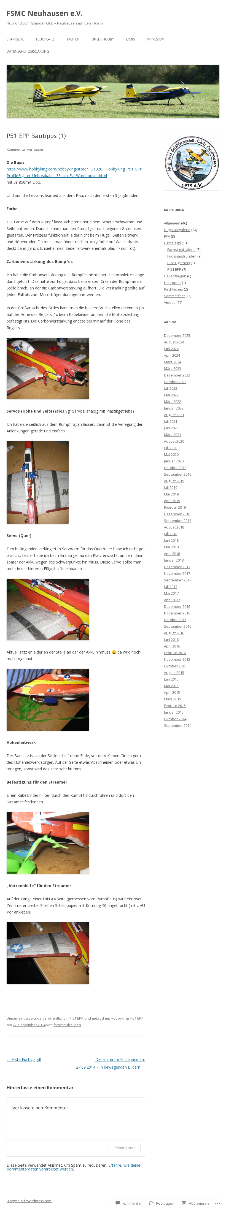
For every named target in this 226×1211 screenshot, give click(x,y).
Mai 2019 (171, 494)
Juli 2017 (170, 586)
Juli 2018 (170, 533)
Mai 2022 (171, 394)
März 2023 (172, 368)
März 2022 (172, 401)
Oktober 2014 (175, 718)
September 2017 (177, 580)
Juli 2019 (170, 487)
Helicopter (172, 282)
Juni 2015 (171, 679)
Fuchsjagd (172, 242)
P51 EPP (137, 1018)
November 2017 (177, 573)
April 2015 (172, 692)
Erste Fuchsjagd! (24, 1059)
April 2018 (172, 553)
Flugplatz (45, 39)
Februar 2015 (175, 705)
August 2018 (174, 527)
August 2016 (174, 632)
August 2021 (174, 414)
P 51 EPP (76, 1018)
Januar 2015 (174, 712)
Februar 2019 (175, 507)
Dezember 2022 (177, 375)
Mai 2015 (171, 685)
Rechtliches (173, 289)
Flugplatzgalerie (177, 229)
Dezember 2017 (177, 566)
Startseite (15, 39)
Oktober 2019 (175, 467)
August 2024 (174, 342)
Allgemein (172, 223)
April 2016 (172, 646)
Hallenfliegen (175, 275)
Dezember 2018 (177, 513)
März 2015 (172, 699)
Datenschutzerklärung (28, 51)
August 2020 (174, 441)
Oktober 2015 (175, 665)
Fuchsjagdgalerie (181, 249)
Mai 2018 (171, 546)
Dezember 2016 (177, 606)
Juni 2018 (171, 540)
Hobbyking (120, 1018)
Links (130, 39)
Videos (170, 302)
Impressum (156, 39)
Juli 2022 (170, 388)
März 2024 (172, 361)
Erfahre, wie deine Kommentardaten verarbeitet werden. (73, 1167)
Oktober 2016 (175, 619)
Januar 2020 (174, 461)
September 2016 (177, 626)
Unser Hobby (103, 39)
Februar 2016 (175, 652)
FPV (167, 236)
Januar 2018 (174, 560)
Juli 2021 (170, 421)
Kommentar (124, 1147)
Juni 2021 (171, 428)
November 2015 (177, 659)
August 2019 (174, 480)
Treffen (72, 39)
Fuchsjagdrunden (182, 256)
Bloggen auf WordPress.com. (29, 1201)
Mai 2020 (171, 454)
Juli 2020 (170, 447)
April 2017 (172, 599)
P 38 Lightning (178, 262)
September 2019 (177, 474)
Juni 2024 (171, 348)
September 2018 (177, 520)
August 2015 (174, 672)
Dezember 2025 (177, 335)
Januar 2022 (174, 408)
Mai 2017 (171, 593)
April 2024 (172, 355)
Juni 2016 (171, 639)
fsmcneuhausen (67, 1024)
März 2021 (172, 434)
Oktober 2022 (175, 381)
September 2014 (177, 725)
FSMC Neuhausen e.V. (44, 13)
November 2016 (177, 613)
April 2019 (172, 500)
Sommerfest (174, 295)
